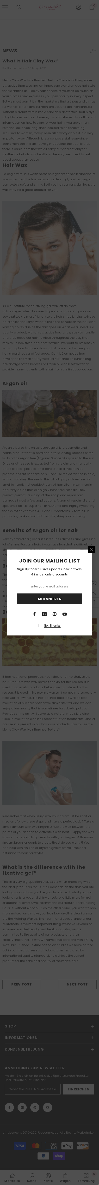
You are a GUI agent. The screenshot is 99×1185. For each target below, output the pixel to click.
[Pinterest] (55, 614)
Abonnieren (49, 599)
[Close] (91, 549)
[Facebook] (34, 614)
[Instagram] (44, 614)
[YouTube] (65, 614)
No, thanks (52, 625)
